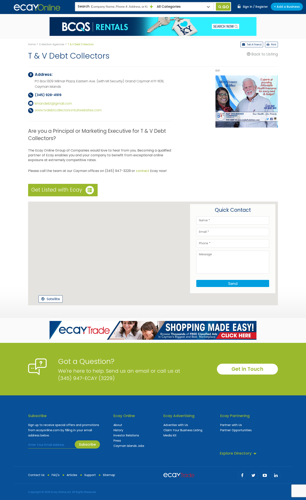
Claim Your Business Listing (182, 430)
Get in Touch (247, 369)
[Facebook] (242, 475)
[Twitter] (253, 475)
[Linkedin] (276, 475)
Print (273, 44)
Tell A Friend (253, 44)
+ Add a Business (287, 7)
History (118, 430)
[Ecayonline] (37, 7)
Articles (72, 475)
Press (117, 441)
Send (233, 283)
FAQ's (56, 475)
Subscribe (87, 444)
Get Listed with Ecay (56, 189)
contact (142, 170)
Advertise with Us (175, 425)
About (117, 425)
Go (225, 7)
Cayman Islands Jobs (128, 446)
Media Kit (170, 435)
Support (90, 475)
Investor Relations (126, 435)
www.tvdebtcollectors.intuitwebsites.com (68, 110)
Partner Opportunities (236, 430)
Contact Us (36, 475)
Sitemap (109, 475)
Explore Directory (235, 453)
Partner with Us (231, 425)
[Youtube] (264, 475)
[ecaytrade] (178, 475)
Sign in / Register (255, 7)
